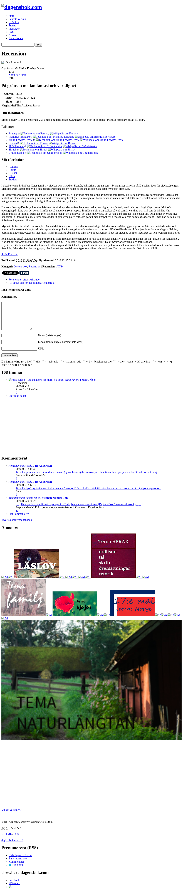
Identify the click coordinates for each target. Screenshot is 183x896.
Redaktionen (16, 38)
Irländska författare (19, 136)
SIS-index (14, 883)
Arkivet (13, 35)
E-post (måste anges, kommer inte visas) (60, 341)
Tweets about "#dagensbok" (17, 519)
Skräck (12, 149)
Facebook (14, 880)
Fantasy (13, 133)
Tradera (13, 179)
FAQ (11, 31)
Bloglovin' (18, 864)
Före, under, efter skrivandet (24, 279)
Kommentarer (16, 861)
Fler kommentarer (19, 513)
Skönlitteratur (16, 146)
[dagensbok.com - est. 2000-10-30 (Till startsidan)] (21, 7)
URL (41, 348)
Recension (34, 266)
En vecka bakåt (17, 395)
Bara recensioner (18, 858)
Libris (12, 176)
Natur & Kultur (17, 74)
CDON (13, 173)
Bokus (12, 169)
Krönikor (14, 22)
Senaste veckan (17, 19)
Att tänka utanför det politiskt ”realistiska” (32, 282)
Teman (12, 25)
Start (11, 15)
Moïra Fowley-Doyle (21, 139)
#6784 (59, 266)
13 (17, 510)
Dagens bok (20, 266)
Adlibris (13, 166)
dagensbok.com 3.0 (12, 840)
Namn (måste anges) (49, 335)
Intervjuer (14, 28)
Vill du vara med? (11, 809)
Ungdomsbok (16, 152)
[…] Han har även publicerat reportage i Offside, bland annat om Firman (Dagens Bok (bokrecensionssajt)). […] (79, 504)
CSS (16, 834)
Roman (13, 143)
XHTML (6, 834)
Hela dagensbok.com (20, 855)
